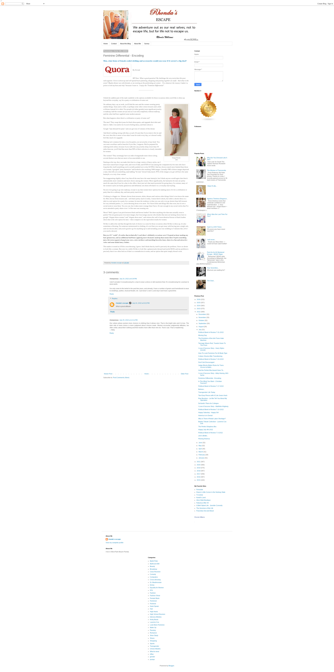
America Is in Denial (205, 415)
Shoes (152, 638)
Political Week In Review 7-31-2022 (211, 332)
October (202, 320)
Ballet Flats (154, 561)
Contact (114, 44)
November (202, 317)
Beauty (152, 566)
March (201, 452)
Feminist (153, 604)
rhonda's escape (122, 303)
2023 (199, 309)
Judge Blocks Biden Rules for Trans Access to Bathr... (211, 366)
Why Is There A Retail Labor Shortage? (212, 419)
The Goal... (211, 281)
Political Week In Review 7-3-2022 (210, 433)
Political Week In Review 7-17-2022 (211, 386)
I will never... (211, 240)
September (203, 323)
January (202, 458)
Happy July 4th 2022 (205, 430)
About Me (137, 44)
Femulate (199, 490)
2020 (199, 465)
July (200, 330)
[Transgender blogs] (208, 121)
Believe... (201, 389)
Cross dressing (155, 580)
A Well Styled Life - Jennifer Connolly (209, 505)
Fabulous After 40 (202, 503)
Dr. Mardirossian (156, 582)
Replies (114, 299)
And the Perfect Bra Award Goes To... (211, 370)
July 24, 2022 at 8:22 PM (141, 303)
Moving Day (202, 335)
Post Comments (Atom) (121, 378)
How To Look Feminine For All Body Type (212, 353)
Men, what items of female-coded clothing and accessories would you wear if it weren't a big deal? (145, 61)
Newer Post (108, 374)
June (200, 443)
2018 (199, 471)
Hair (151, 609)
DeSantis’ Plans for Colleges (208, 403)
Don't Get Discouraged (206, 362)
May (200, 446)
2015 (199, 480)
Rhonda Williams (199, 517)
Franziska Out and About (205, 511)
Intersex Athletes (156, 617)
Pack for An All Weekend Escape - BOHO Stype (215, 253)
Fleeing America (204, 439)
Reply (112, 294)
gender (152, 657)
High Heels (154, 612)
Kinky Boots (154, 619)
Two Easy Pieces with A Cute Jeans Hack (212, 395)
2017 (199, 474)
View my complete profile (114, 543)
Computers (154, 577)
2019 (199, 468)
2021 (199, 462)
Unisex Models (155, 649)
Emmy (152, 585)
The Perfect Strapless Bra (207, 427)
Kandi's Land (201, 497)
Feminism (153, 601)
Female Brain (154, 598)
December (202, 314)
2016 (199, 477)
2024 (199, 306)
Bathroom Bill (154, 564)
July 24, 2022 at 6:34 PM (128, 279)
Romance (153, 633)
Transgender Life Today (206, 392)
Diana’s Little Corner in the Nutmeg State (210, 492)
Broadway (153, 569)
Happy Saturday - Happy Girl (208, 412)
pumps (152, 659)
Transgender (154, 646)
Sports (152, 643)
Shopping (153, 641)
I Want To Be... (212, 186)
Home (105, 44)
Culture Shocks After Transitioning (210, 356)
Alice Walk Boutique (203, 500)
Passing (153, 630)
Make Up (153, 627)
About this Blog (125, 44)
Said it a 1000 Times (214, 227)
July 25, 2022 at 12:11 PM (128, 320)
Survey (146, 44)
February (202, 455)
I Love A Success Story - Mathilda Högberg (213, 406)
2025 (199, 303)
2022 (199, 312)
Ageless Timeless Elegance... (217, 199)
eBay (152, 654)
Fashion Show (155, 596)
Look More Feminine (157, 625)
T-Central (199, 495)
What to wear (154, 651)
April (200, 449)
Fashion (153, 593)
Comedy (153, 574)
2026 (199, 299)
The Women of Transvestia (216, 170)
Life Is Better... (203, 436)
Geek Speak (154, 606)
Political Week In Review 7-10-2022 (211, 409)
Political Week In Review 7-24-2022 (211, 359)
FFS (151, 590)
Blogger (171, 666)
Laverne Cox (154, 622)
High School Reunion (157, 614)
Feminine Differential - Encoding (209, 378)
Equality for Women (157, 588)
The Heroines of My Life (204, 508)
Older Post (184, 374)
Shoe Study (154, 635)
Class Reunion (155, 572)
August (201, 327)
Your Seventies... (213, 268)
